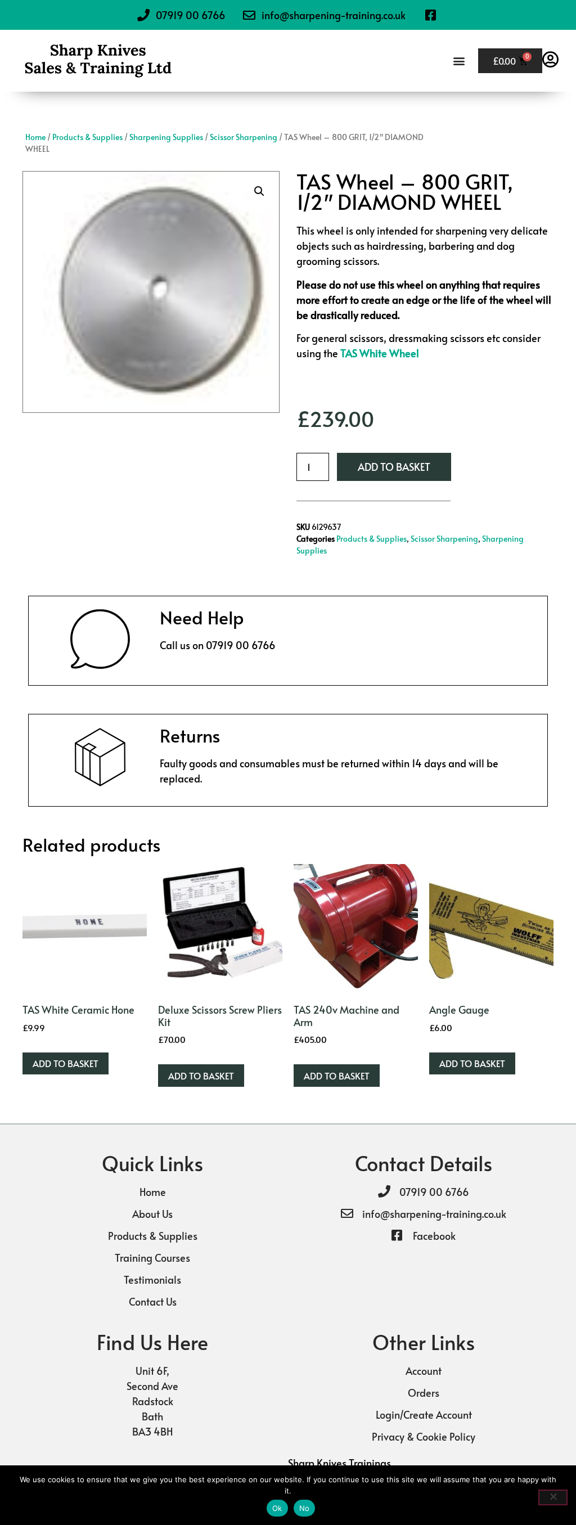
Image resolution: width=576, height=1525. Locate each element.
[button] (458, 61)
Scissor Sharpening (243, 137)
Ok (277, 1508)
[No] (553, 1497)
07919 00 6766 (241, 645)
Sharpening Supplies (166, 137)
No (304, 1508)
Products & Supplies (87, 137)
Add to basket (394, 467)
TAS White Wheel (379, 353)
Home (35, 137)
